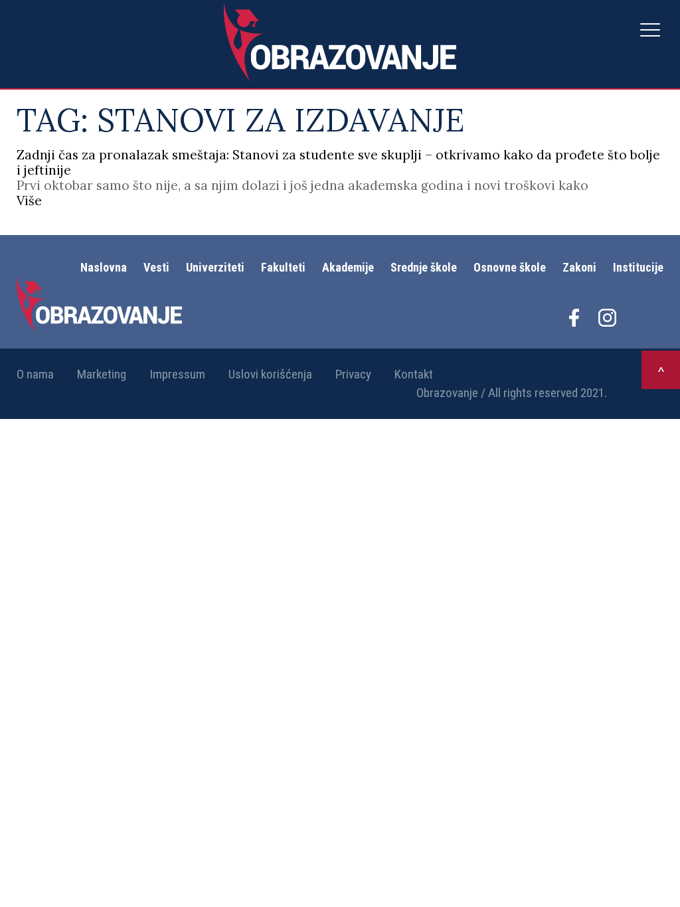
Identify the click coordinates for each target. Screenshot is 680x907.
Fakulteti (283, 267)
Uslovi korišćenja (270, 374)
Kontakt (413, 374)
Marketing (101, 374)
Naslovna (103, 267)
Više (29, 200)
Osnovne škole (509, 267)
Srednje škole (423, 267)
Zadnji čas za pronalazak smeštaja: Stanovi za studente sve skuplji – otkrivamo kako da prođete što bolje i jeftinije (338, 162)
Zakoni (579, 267)
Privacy (353, 374)
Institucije (638, 267)
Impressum (177, 374)
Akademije (348, 267)
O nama (35, 374)
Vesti (156, 267)
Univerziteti (215, 267)
